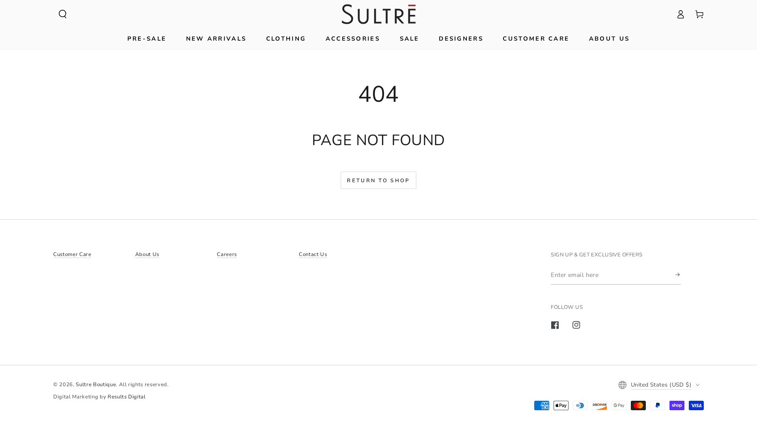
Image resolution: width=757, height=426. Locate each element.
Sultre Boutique (96, 384)
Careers (227, 254)
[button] (62, 14)
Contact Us (313, 254)
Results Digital (127, 396)
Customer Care (72, 254)
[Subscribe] (678, 274)
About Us (147, 254)
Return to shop (378, 180)
